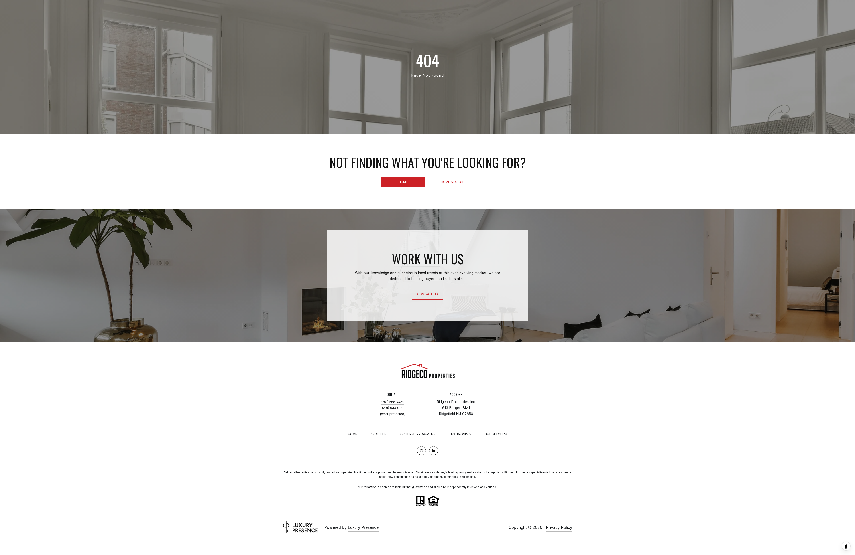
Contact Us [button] (427, 294)
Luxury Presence (363, 527)
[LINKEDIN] (433, 450)
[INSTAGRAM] (421, 450)
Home (403, 182)
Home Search (452, 182)
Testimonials (460, 434)
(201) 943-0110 (392, 408)
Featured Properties (418, 434)
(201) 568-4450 (392, 402)
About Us (378, 434)
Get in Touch (496, 434)
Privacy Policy (559, 527)
